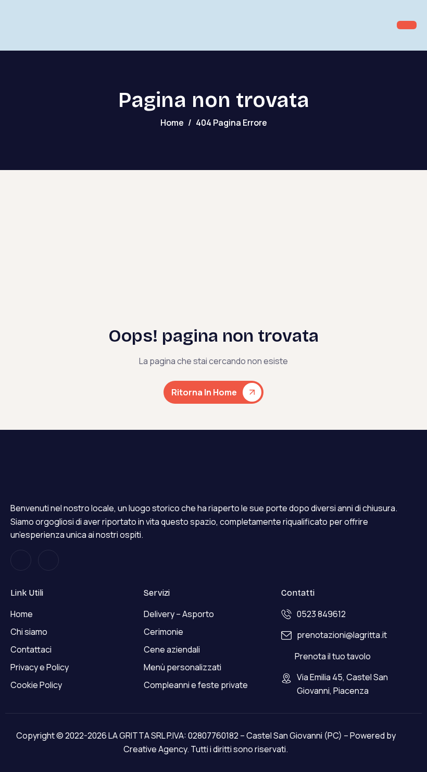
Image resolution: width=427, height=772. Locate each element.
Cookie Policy (36, 685)
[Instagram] (20, 560)
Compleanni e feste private (196, 685)
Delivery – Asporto (179, 614)
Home (21, 614)
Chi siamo (28, 631)
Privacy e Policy (39, 667)
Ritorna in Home (204, 392)
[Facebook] (48, 560)
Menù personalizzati (182, 667)
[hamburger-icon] (407, 25)
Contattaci (31, 649)
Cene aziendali (172, 649)
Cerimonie (163, 631)
